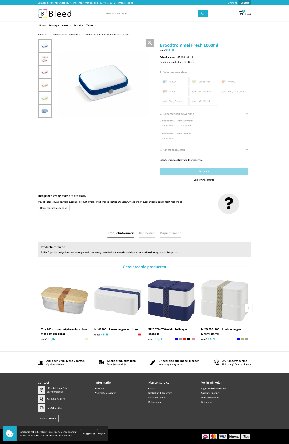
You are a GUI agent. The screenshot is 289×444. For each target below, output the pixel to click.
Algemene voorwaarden (213, 388)
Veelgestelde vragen (105, 392)
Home (42, 25)
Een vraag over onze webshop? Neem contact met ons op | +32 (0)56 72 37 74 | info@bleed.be (85, 2)
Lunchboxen (90, 34)
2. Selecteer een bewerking (177, 114)
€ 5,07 (48, 339)
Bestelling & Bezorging (160, 392)
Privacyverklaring (210, 397)
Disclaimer (206, 402)
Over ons (232, 2)
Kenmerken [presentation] (147, 233)
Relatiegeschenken (58, 25)
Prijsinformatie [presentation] (170, 233)
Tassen (89, 25)
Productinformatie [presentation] (120, 233)
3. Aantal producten (172, 150)
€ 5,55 (101, 334)
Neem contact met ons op (53, 207)
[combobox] (151, 13)
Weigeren (101, 433)
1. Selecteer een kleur (173, 72)
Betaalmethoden (157, 397)
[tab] (120, 233)
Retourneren (155, 402)
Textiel (77, 25)
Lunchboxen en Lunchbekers (66, 34)
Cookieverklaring (210, 392)
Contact (245, 2)
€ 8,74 (155, 339)
